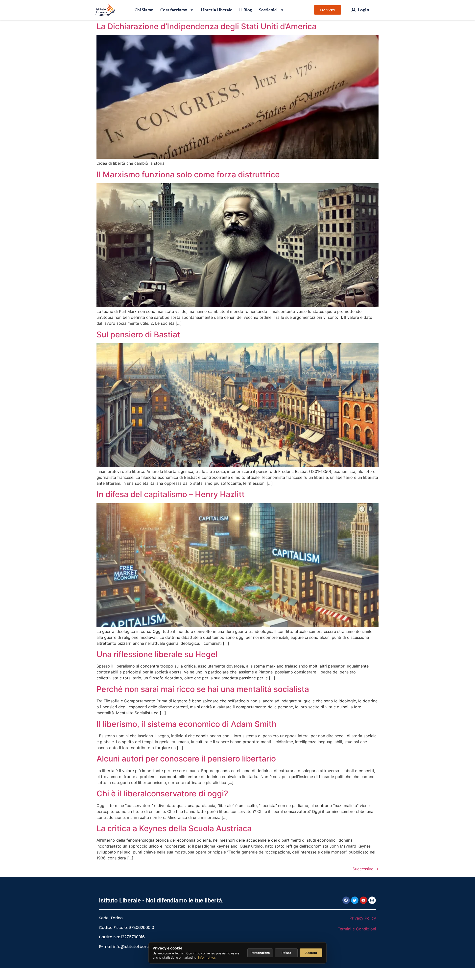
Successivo (366, 868)
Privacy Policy (363, 918)
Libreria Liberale (216, 9)
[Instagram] (372, 900)
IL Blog (245, 9)
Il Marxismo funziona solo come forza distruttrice (188, 174)
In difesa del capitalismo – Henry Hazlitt (170, 494)
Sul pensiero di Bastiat (138, 334)
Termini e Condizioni (357, 928)
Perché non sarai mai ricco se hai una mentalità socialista (202, 689)
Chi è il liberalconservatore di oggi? (162, 793)
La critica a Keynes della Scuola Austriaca (174, 828)
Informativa (206, 957)
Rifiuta (286, 953)
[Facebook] (346, 900)
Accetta (311, 953)
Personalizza (260, 953)
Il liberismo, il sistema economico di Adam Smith (186, 724)
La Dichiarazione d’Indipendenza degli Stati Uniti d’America (206, 26)
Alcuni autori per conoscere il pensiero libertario (186, 758)
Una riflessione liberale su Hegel (156, 654)
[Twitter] (354, 900)
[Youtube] (363, 900)
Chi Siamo (144, 9)
